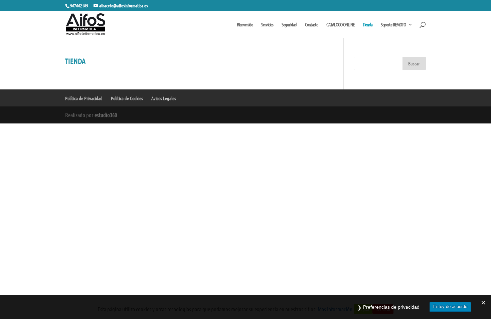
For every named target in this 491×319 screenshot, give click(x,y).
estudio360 (106, 114)
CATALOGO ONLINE (340, 24)
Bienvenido (245, 24)
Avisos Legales (163, 98)
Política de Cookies (127, 98)
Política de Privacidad (84, 98)
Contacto (311, 24)
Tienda (367, 24)
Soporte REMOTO (393, 24)
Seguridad (289, 24)
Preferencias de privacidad (391, 307)
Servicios (267, 24)
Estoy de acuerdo (450, 306)
